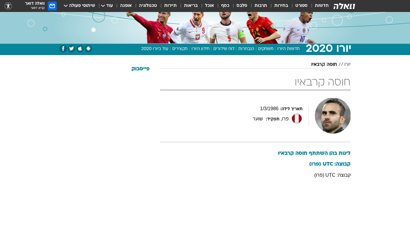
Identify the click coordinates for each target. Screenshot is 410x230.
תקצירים (180, 49)
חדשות (322, 6)
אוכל (209, 6)
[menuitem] (318, 6)
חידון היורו (200, 49)
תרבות (261, 6)
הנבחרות (246, 49)
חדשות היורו (288, 49)
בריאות (191, 6)
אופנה (126, 6)
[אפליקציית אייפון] (80, 48)
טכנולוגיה (148, 6)
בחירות (281, 6)
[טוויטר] (71, 48)
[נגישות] (8, 6)
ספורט (301, 6)
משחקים (265, 49)
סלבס (242, 6)
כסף (225, 6)
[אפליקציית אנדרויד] (88, 48)
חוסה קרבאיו (324, 64)
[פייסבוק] (63, 48)
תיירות (170, 6)
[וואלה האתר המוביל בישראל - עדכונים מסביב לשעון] (344, 6)
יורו (347, 64)
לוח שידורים (223, 49)
